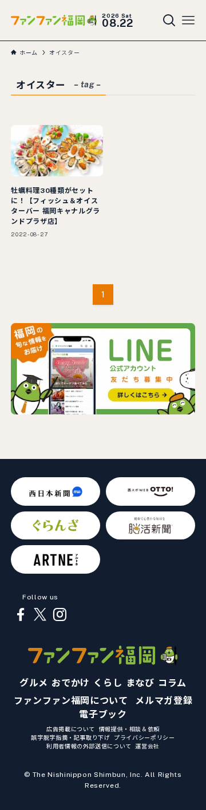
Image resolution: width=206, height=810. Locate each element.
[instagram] (60, 615)
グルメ (33, 683)
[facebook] (21, 615)
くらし (107, 683)
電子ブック (102, 714)
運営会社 (147, 746)
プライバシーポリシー (144, 737)
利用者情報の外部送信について (89, 746)
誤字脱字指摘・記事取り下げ (70, 737)
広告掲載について (70, 729)
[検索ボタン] (169, 20)
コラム (172, 683)
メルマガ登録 (163, 700)
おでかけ (71, 683)
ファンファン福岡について (71, 700)
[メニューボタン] (188, 20)
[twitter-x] (40, 615)
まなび (140, 683)
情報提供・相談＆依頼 (129, 729)
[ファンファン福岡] (53, 20)
